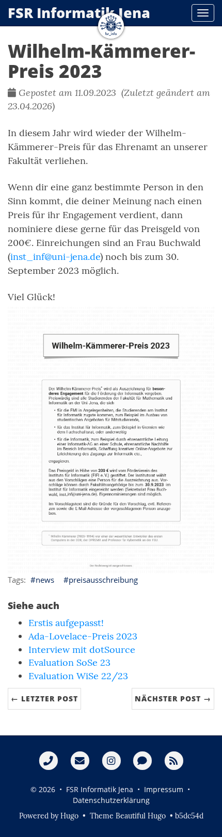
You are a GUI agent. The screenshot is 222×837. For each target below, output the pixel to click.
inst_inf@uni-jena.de (55, 256)
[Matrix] (142, 760)
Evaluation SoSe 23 (69, 662)
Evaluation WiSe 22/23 (78, 676)
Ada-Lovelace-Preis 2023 (82, 636)
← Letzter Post (44, 698)
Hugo (69, 815)
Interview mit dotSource (81, 649)
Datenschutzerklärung (111, 800)
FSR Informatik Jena (79, 12)
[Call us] (48, 760)
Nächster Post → (173, 698)
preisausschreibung (103, 580)
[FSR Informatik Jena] (111, 26)
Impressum (163, 789)
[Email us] (80, 760)
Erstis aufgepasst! (66, 623)
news (45, 580)
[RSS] (174, 760)
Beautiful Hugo (141, 815)
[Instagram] (111, 760)
